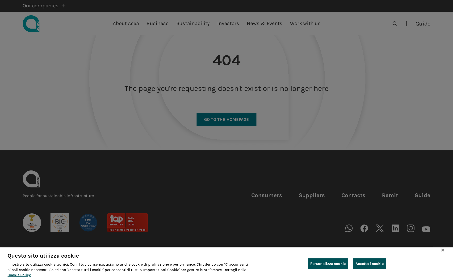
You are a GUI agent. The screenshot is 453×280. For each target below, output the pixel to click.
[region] (226, 263)
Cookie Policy (19, 275)
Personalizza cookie (328, 263)
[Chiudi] (442, 250)
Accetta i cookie (370, 263)
